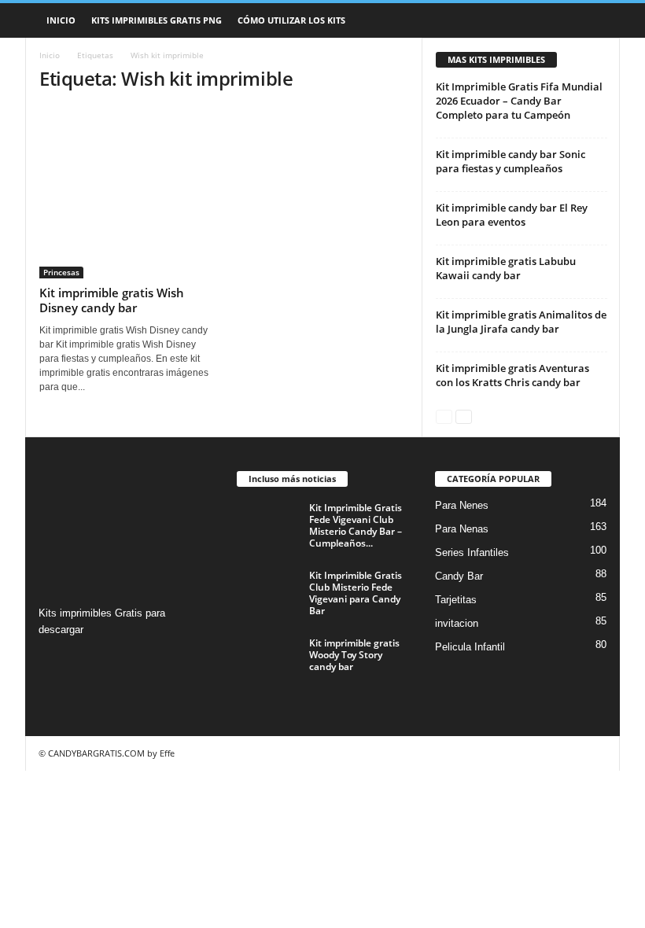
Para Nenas (461, 529)
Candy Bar (459, 576)
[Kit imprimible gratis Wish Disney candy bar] (125, 192)
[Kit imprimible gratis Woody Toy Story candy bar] (268, 660)
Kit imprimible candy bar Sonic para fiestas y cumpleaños (510, 161)
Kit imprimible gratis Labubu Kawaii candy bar (506, 268)
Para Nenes (461, 505)
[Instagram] (53, 660)
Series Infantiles (472, 552)
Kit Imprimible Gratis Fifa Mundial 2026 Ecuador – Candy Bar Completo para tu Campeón (519, 100)
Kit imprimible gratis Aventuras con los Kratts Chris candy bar (512, 375)
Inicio (61, 20)
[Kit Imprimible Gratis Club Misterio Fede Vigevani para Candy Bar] (268, 593)
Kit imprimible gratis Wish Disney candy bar (111, 300)
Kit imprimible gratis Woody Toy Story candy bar (354, 654)
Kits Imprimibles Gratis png (156, 20)
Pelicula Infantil (470, 647)
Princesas (61, 272)
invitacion (456, 623)
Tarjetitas (456, 600)
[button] (596, 20)
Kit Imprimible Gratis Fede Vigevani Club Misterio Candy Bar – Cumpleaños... (355, 525)
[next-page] (463, 415)
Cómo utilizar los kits (291, 20)
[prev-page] (444, 415)
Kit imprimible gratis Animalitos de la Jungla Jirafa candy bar (521, 321)
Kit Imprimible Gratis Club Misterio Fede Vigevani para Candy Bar (355, 593)
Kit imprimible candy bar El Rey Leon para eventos (512, 215)
